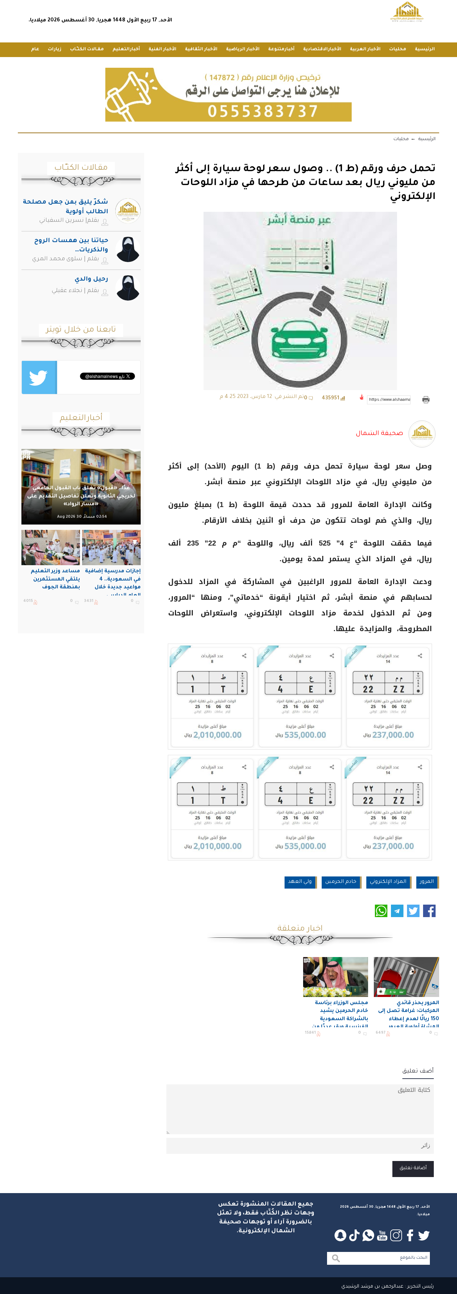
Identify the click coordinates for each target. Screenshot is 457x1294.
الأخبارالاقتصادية (322, 49)
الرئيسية (425, 49)
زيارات (54, 49)
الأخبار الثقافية (201, 49)
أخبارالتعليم (126, 49)
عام (35, 49)
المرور (427, 882)
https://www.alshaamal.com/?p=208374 (390, 400)
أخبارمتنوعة (281, 49)
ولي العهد (300, 882)
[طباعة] (426, 400)
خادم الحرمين (340, 882)
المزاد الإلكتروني (388, 882)
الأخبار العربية (365, 49)
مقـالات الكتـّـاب (87, 49)
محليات (397, 49)
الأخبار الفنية (162, 49)
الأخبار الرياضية (243, 49)
